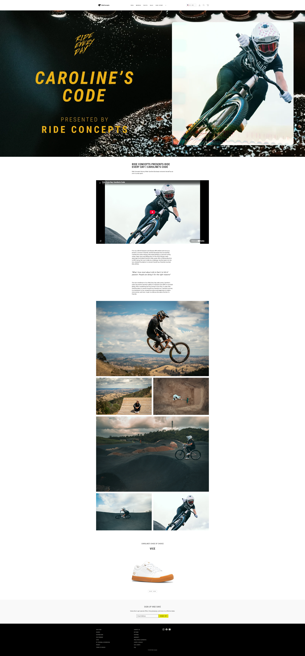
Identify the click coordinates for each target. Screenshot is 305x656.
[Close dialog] (176, 312)
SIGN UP (144, 343)
